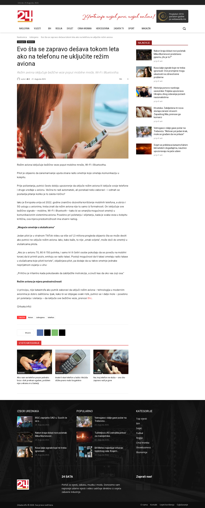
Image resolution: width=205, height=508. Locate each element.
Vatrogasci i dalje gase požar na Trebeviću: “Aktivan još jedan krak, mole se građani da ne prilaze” (171, 131)
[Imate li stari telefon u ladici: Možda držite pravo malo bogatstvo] (72, 362)
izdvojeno (40, 317)
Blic (90, 298)
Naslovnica (22, 37)
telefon (51, 317)
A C (28, 79)
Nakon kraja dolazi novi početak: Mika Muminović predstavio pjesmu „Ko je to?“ (170, 54)
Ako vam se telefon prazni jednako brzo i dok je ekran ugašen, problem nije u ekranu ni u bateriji (33, 380)
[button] (184, 28)
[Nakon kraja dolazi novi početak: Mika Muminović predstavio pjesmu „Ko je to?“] (144, 54)
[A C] (19, 79)
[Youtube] (147, 487)
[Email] (62, 332)
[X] (47, 332)
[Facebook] (40, 332)
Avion (30, 317)
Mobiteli (31, 42)
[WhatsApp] (55, 332)
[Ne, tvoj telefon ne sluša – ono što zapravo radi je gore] (110, 362)
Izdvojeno (33, 37)
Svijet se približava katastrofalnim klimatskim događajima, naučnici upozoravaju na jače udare (171, 148)
